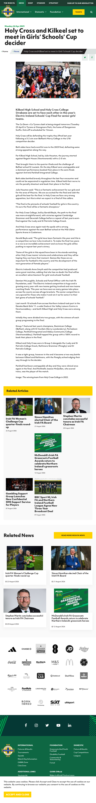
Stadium (41, 3)
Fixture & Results (80, 749)
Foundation (55, 12)
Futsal (52, 762)
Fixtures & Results (25, 749)
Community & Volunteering (55, 758)
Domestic (40, 12)
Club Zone (22, 765)
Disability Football (57, 754)
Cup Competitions (81, 752)
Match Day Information (27, 759)
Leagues (77, 755)
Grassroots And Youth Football (59, 750)
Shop (30, 3)
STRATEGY (53, 3)
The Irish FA (9, 3)
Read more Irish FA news (73, 535)
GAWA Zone (23, 762)
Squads (21, 755)
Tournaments (23, 752)
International (23, 12)
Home (5, 51)
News (21, 3)
